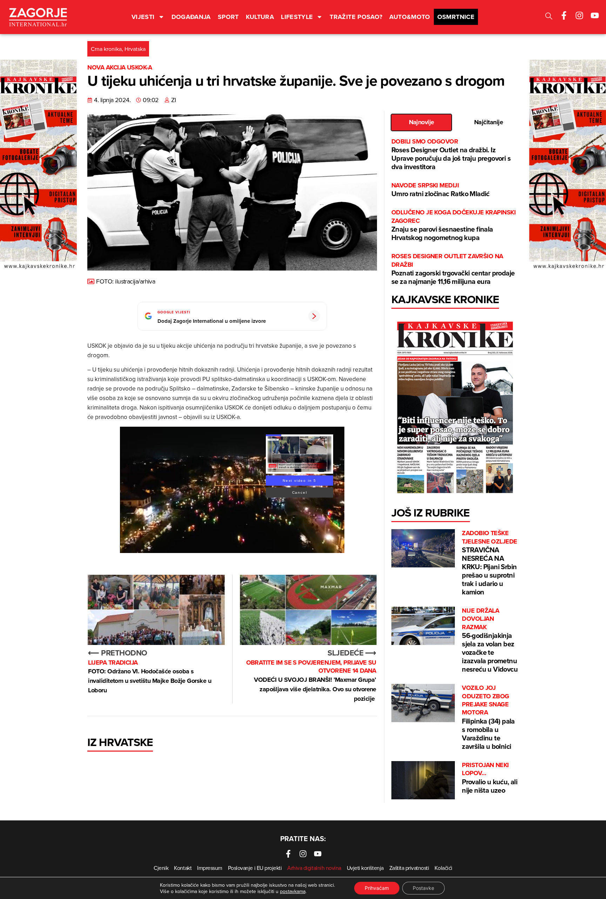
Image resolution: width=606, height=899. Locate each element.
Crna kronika (106, 49)
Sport (228, 16)
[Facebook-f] (564, 15)
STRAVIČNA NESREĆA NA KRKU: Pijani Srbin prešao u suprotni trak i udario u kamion (489, 563)
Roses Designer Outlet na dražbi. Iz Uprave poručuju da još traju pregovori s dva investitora (451, 155)
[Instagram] (579, 15)
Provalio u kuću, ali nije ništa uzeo (489, 778)
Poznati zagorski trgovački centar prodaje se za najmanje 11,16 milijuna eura (452, 269)
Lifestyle (297, 16)
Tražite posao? (356, 16)
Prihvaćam (377, 888)
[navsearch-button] (549, 17)
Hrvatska (135, 49)
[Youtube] (595, 15)
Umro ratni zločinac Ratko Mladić (440, 190)
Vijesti (143, 16)
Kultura (260, 16)
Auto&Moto (409, 16)
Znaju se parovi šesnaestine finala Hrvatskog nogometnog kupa (453, 225)
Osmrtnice (455, 16)
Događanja (191, 16)
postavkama (292, 891)
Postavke (423, 888)
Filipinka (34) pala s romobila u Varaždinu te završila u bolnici (488, 717)
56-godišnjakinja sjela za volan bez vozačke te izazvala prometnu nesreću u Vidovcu (490, 640)
